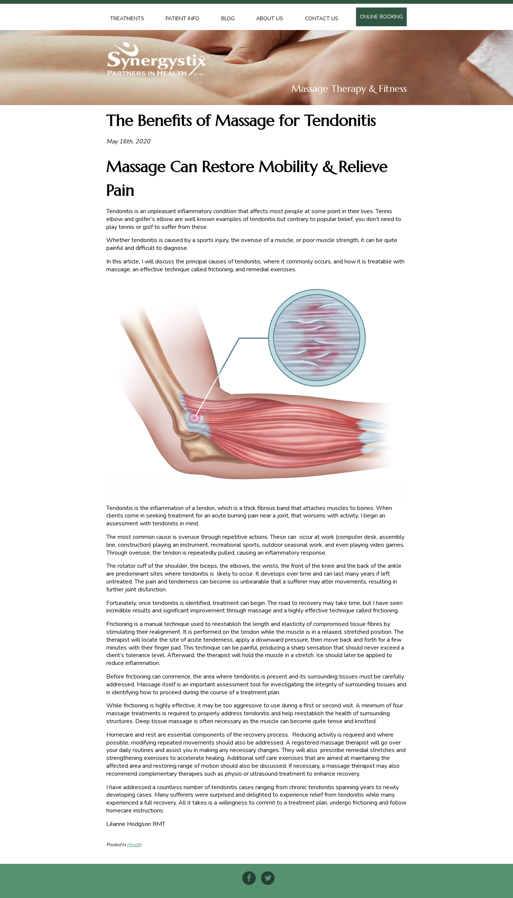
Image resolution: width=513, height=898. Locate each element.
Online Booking (381, 16)
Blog (228, 18)
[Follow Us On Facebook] (249, 878)
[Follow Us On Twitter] (268, 878)
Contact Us (321, 18)
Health (134, 844)
